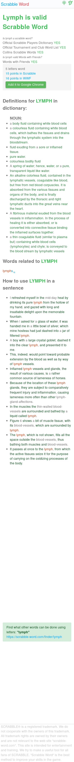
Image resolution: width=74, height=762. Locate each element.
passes (18, 449)
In (46, 218)
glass (41, 321)
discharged (18, 199)
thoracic (42, 199)
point (42, 354)
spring (17, 166)
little (36, 326)
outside (24, 439)
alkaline (20, 175)
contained (55, 175)
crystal (41, 340)
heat (61, 297)
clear (24, 345)
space (14, 439)
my (12, 307)
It (62, 185)
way (65, 359)
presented (53, 345)
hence (40, 166)
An (12, 175)
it (22, 222)
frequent (16, 392)
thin (15, 237)
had (32, 330)
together (47, 232)
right (58, 199)
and (57, 133)
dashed (47, 330)
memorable (56, 311)
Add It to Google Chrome (26, 84)
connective (39, 227)
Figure (14, 420)
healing (15, 222)
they (24, 387)
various (42, 189)
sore (42, 147)
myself (31, 297)
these (52, 382)
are (30, 387)
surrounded (35, 411)
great (48, 204)
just (38, 330)
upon (38, 311)
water (21, 156)
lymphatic (34, 137)
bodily (29, 161)
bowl (43, 326)
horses (60, 378)
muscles (25, 406)
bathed (56, 411)
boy (15, 340)
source (28, 378)
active (19, 453)
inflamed (56, 147)
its (23, 302)
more (28, 397)
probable (63, 354)
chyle (41, 246)
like (38, 170)
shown (49, 434)
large (32, 340)
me (24, 326)
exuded (43, 213)
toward (51, 354)
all (62, 434)
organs (15, 194)
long (50, 307)
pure (13, 156)
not (41, 434)
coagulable (45, 180)
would (33, 354)
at (25, 449)
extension (17, 359)
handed (15, 326)
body (16, 123)
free (18, 185)
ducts (28, 204)
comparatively (58, 387)
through (15, 137)
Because (16, 382)
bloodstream (19, 142)
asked (25, 321)
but (12, 185)
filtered (15, 335)
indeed (22, 354)
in (64, 175)
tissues (48, 133)
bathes (32, 133)
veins (56, 204)
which (22, 133)
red (31, 185)
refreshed (18, 297)
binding (62, 227)
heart (19, 208)
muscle (48, 420)
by (28, 199)
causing (63, 392)
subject (39, 387)
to (54, 237)
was (65, 321)
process (59, 218)
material (32, 213)
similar (47, 237)
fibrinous (19, 213)
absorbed (16, 189)
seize (39, 453)
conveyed (57, 246)
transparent (18, 170)
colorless (33, 175)
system (47, 137)
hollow (60, 302)
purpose (62, 453)
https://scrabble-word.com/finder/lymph (34, 636)
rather (56, 373)
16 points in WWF (18, 78)
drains (65, 133)
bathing (15, 444)
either (31, 222)
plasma (62, 237)
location (37, 382)
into (55, 137)
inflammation (34, 218)
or (47, 147)
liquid (31, 170)
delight (29, 311)
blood (55, 123)
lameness (44, 378)
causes (39, 373)
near (64, 204)
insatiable (17, 311)
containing (34, 123)
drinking (15, 302)
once (30, 449)
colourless (20, 128)
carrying (19, 458)
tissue (14, 151)
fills (58, 434)
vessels (29, 180)
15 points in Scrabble (21, 73)
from (32, 147)
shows (27, 420)
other (52, 397)
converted (17, 227)
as (45, 359)
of (24, 166)
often (36, 397)
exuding (22, 147)
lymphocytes (20, 246)
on (27, 458)
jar (64, 330)
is (64, 185)
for (32, 321)
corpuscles (51, 185)
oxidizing (42, 458)
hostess (23, 330)
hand (18, 307)
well (50, 359)
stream (29, 251)
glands (55, 368)
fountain (15, 316)
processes (56, 458)
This (13, 354)
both (24, 444)
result (14, 373)
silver (54, 326)
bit (37, 420)
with (43, 307)
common (16, 378)
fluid (23, 123)
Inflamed (16, 368)
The (12, 434)
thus (61, 439)
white (46, 123)
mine (13, 330)
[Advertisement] (37, 504)
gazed (34, 307)
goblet (51, 340)
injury (26, 392)
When (14, 321)
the (40, 133)
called (22, 415)
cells (63, 123)
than (44, 397)
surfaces (34, 232)
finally (52, 194)
